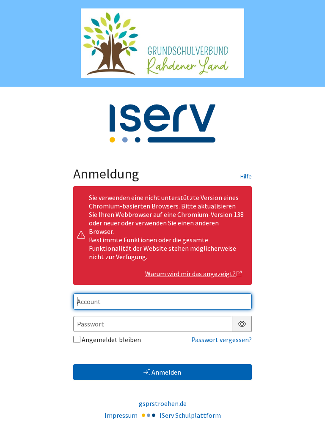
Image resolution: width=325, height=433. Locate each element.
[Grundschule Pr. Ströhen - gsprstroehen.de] (162, 43)
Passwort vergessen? (221, 339)
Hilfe (246, 176)
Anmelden (166, 372)
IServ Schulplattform (190, 415)
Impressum (121, 415)
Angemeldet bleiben (111, 339)
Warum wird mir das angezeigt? (190, 273)
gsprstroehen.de (163, 403)
